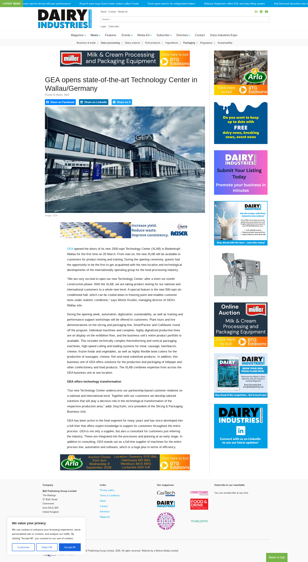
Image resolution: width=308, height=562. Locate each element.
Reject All (47, 547)
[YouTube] (266, 11)
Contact (112, 11)
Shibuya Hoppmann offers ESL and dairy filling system (234, 3)
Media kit (123, 11)
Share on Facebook (62, 102)
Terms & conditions (110, 495)
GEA (70, 248)
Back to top (277, 557)
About (104, 11)
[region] (46, 536)
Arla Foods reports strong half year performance (43, 3)
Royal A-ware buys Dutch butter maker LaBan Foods (109, 3)
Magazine (105, 517)
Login (103, 26)
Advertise (105, 511)
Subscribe (114, 26)
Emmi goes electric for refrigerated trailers (171, 3)
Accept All (69, 547)
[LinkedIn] (256, 11)
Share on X (123, 102)
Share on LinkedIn (95, 102)
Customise (23, 547)
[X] (261, 11)
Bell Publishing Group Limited (98, 550)
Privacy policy (107, 490)
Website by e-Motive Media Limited (160, 550)
